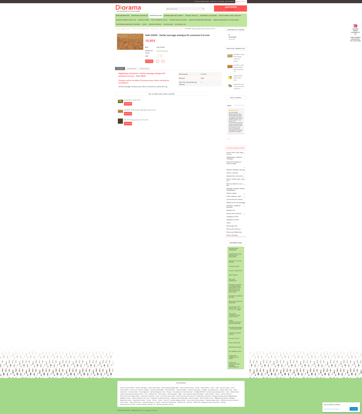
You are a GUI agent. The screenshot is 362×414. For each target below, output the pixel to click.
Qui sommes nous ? (235, 351)
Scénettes (189, 402)
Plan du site (213, 1)
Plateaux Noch (168, 24)
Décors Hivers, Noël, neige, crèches (234, 153)
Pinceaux (169, 392)
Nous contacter (229, 1)
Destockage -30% (180, 24)
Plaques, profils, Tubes (226, 390)
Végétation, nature (156, 15)
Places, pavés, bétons (136, 402)
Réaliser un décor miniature (235, 302)
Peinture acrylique (181, 390)
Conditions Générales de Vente (234, 357)
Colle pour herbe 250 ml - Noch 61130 (238, 78)
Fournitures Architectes (139, 15)
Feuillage (204, 390)
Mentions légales (235, 347)
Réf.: (147, 47)
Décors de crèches (155, 24)
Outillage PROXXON (199, 392)
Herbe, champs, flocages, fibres (140, 28)
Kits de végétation (144, 392)
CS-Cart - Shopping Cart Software (148, 410)
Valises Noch (123, 392)
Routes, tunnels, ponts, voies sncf (230, 15)
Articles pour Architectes (233, 213)
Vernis (227, 392)
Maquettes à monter (232, 219)
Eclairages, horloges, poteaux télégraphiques (235, 189)
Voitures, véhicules (191, 15)
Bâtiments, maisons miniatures (230, 400)
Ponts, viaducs (124, 402)
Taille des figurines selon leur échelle (234, 315)
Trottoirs (154, 400)
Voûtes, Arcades (209, 394)
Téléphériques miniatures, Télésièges (128, 24)
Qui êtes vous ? (234, 338)
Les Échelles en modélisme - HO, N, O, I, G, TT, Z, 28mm (235, 308)
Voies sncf (166, 400)
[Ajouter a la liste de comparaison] (163, 61)
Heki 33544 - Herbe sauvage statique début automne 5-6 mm (140, 110)
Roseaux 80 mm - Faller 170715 (132, 100)
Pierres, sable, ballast (154, 388)
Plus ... (229, 139)
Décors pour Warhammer (234, 232)
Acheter (149, 61)
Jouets (144, 24)
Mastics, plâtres (205, 388)
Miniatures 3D (230, 210)
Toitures (217, 394)
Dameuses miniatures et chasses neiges (226, 20)
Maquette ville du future (235, 261)
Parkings (223, 402)
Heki (138, 76)
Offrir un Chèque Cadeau (202, 1)
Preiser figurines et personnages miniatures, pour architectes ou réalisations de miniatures (235, 288)
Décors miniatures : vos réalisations (235, 328)
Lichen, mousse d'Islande (127, 388)
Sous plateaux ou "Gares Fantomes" (183, 392)
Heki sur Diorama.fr (233, 280)
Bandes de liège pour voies (157, 392)
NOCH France (233, 275)
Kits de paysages (172, 394)
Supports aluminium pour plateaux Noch (131, 394)
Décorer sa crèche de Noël (235, 296)
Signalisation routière (139, 400)
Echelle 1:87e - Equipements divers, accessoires (206, 402)
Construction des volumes (178, 20)
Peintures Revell (133, 392)
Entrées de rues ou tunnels (127, 404)
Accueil (118, 28)
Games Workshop (232, 235)
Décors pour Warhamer (233, 249)
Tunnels (148, 400)
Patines (197, 388)
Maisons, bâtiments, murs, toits (126, 20)
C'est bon (353, 409)
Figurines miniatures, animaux (173, 15)
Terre (146, 394)
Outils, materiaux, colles (159, 20)
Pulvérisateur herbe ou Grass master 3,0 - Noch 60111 (239, 86)
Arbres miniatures (170, 390)
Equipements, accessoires (208, 15)
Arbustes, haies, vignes (194, 390)
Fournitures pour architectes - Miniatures (235, 255)
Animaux (158, 402)
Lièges (180, 394)
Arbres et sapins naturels (187, 388)
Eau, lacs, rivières (225, 388)
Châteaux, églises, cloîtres (213, 400)
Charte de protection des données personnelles (234, 365)
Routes (160, 400)
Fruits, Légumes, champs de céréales (193, 394)
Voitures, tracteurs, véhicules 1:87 (146, 404)
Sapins (235, 390)
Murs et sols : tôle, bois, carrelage (139, 390)
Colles (217, 388)
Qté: (146, 56)
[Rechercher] (203, 8)
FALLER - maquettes (235, 270)
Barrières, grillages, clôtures (178, 400)
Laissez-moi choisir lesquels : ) (332, 409)
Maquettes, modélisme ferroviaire (233, 206)
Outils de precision (213, 390)
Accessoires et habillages (157, 390)
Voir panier (221, 1)
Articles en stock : (149, 51)
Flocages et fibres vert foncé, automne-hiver (171, 28)
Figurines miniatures (148, 402)
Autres (212, 388)
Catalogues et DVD (232, 216)
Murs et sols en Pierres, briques (195, 400)
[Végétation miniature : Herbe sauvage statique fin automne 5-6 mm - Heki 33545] (130, 42)
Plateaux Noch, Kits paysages (235, 202)
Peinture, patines (143, 20)
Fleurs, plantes (162, 394)
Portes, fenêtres (124, 390)
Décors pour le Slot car (233, 229)
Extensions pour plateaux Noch (215, 392)
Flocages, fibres (155, 28)
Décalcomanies (234, 392)
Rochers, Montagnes (141, 388)
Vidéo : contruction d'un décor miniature (235, 322)
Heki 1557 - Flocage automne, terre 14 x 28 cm (136, 120)
